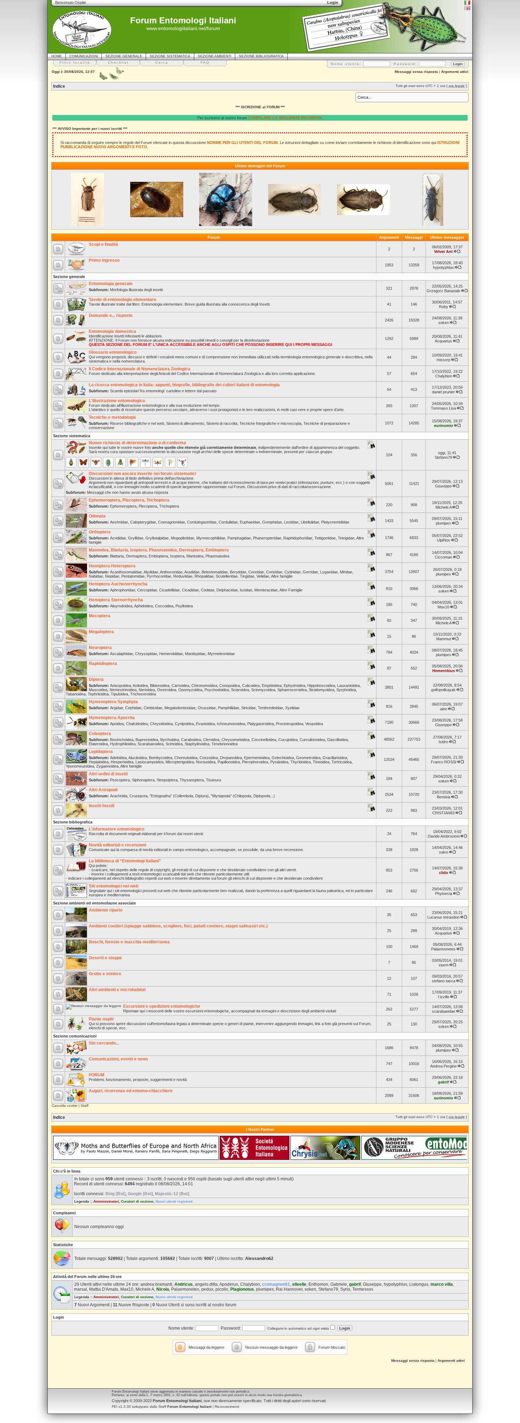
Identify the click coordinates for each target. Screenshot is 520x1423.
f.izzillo (443, 997)
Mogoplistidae (182, 538)
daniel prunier (443, 392)
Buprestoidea (146, 739)
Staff (84, 1105)
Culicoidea (251, 685)
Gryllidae (135, 538)
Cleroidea (211, 739)
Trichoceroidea (143, 694)
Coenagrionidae (171, 522)
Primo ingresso (104, 260)
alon (443, 709)
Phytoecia (443, 893)
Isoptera (177, 556)
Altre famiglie (282, 576)
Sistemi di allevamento (185, 423)
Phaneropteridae (267, 538)
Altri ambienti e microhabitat (117, 989)
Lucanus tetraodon (443, 917)
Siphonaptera (143, 780)
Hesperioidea (122, 762)
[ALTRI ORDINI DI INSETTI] (170, 462)
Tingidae (247, 576)
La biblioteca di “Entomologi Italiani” (125, 860)
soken (443, 322)
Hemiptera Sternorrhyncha (116, 599)
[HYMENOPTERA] (96, 462)
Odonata (97, 516)
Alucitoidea (137, 758)
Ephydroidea (294, 685)
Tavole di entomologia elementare (122, 299)
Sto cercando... (104, 1043)
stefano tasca (443, 981)
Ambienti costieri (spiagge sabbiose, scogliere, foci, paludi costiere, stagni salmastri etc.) (178, 926)
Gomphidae (272, 522)
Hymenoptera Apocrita (112, 717)
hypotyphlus (443, 267)
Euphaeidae (250, 522)
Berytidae (238, 572)
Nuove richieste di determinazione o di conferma (137, 442)
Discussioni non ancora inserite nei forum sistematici (142, 473)
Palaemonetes (443, 949)
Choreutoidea (185, 758)
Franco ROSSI (443, 762)
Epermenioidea (257, 758)
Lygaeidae (329, 572)
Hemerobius (443, 671)
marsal (80, 1289)
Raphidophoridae (297, 538)
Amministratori (106, 1201)
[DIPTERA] (120, 462)
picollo (221, 1289)
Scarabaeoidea (150, 744)
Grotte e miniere (105, 973)
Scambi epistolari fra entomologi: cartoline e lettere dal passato (163, 391)
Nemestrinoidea (123, 690)
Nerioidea (147, 690)
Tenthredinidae (270, 708)
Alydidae (151, 572)
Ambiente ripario (105, 910)
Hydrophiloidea (122, 744)
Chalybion (443, 376)
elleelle (299, 1284)
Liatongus (418, 1284)
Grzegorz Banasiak (443, 291)
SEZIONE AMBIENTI (214, 56)
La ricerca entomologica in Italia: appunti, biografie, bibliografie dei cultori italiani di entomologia (184, 384)
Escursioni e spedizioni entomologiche (161, 1006)
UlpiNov (443, 540)
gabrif (443, 1082)
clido (443, 872)
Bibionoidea (159, 685)
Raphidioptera (103, 663)
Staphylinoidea (197, 744)
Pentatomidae (133, 576)
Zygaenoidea (107, 766)
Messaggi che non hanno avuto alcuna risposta (127, 492)
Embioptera (158, 556)
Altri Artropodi (103, 789)
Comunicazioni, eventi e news (118, 1059)
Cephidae (133, 708)
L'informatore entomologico (116, 829)
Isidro (443, 742)
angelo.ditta (206, 1284)
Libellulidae (310, 522)
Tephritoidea (98, 694)
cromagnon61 (276, 1284)
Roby (443, 307)
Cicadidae (190, 590)
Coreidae (256, 572)
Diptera (96, 679)
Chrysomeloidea (235, 739)
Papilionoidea (229, 762)
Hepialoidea (99, 762)
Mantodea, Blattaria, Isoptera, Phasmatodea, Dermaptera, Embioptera (159, 550)
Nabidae (96, 576)
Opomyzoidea (190, 690)
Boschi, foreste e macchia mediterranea (129, 941)
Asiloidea (140, 685)
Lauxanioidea (348, 685)
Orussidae (207, 708)
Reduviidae (182, 576)
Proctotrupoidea (289, 724)
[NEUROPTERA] (157, 462)
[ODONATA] (145, 462)
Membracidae (266, 590)
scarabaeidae (443, 1011)
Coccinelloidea (264, 739)
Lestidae (291, 522)
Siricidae (248, 708)
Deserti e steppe (105, 957)
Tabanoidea (76, 694)
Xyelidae (292, 708)
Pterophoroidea (255, 762)
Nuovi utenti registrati (174, 1201)
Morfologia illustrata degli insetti (136, 290)
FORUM (96, 1074)
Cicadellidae (169, 590)
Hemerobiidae (171, 654)
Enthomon (318, 1284)
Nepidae (112, 576)
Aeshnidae (119, 522)
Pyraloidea (279, 762)
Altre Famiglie (290, 590)
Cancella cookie (64, 1105)
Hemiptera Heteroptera (112, 565)
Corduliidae (228, 522)
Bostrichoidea (121, 739)
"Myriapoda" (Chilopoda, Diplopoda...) (243, 796)
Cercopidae (147, 590)
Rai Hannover (289, 1289)
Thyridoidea (300, 762)
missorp (443, 360)
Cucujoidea (287, 739)
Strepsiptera (167, 780)
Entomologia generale (111, 283)
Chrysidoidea (161, 724)
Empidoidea (272, 685)
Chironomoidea (204, 685)
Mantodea (194, 556)
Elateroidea (98, 744)
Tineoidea (321, 762)
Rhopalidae (204, 576)
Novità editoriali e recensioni (117, 845)
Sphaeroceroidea (292, 690)
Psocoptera (120, 780)
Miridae (346, 572)
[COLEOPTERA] (71, 462)
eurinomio (443, 425)
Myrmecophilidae (210, 538)
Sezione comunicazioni (75, 1036)
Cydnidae (292, 572)
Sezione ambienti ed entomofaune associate (94, 903)
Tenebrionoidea (225, 744)
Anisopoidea (120, 685)
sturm (444, 965)
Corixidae (274, 572)
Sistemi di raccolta (221, 423)
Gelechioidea (283, 758)
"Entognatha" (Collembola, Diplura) (179, 796)
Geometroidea (308, 758)
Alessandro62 (259, 1258)
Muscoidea (98, 690)
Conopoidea (229, 685)
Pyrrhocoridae (159, 576)
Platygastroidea (260, 724)
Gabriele (338, 1284)
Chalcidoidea (137, 724)
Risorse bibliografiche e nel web (137, 423)
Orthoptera (100, 532)
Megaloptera (101, 631)
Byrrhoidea (169, 739)
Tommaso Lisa (443, 408)
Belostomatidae (215, 572)
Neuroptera (100, 647)
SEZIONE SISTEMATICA (170, 56)
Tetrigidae (346, 538)
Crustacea (138, 796)
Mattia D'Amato (103, 1289)
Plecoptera (148, 506)
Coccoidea (164, 606)
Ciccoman (443, 557)
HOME (56, 56)
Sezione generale (69, 276)
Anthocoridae (171, 572)
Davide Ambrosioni (444, 836)
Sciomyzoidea (263, 690)
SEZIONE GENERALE (123, 56)
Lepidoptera (101, 751)
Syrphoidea (346, 690)
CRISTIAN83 (443, 813)
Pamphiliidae (228, 708)
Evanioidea (205, 724)
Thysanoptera (192, 780)
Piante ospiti (101, 1019)
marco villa (442, 1284)
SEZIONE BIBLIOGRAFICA (261, 56)
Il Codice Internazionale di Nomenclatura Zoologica (139, 368)
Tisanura (213, 780)
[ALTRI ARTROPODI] (182, 462)
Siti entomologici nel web (113, 886)
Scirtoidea (174, 744)
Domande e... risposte (111, 315)
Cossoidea (209, 758)
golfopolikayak (443, 690)
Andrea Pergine (443, 1066)
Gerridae (310, 572)
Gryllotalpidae (157, 538)
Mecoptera (99, 615)
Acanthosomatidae (126, 572)
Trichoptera (169, 506)
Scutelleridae (227, 576)
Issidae (246, 590)
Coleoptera (100, 733)
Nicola (162, 1289)
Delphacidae (227, 590)
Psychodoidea (216, 690)
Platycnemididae (335, 522)
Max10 (443, 607)
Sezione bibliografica (72, 822)
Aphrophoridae (122, 590)
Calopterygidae (143, 522)
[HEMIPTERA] (108, 462)
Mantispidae (195, 654)
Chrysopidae (146, 654)
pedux (207, 1289)
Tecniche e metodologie (112, 417)
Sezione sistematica (71, 436)
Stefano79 (443, 457)
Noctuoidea (205, 762)
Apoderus (228, 1284)
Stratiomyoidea (321, 690)
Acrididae (118, 538)
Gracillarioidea (335, 758)
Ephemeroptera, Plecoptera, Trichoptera (129, 500)
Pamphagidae (239, 538)
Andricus (183, 1284)
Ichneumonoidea (231, 724)
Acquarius (443, 341)
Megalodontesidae (180, 708)
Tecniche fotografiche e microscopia (270, 423)
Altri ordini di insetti (108, 773)
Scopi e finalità (103, 244)
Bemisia (443, 797)
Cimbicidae (153, 708)
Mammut (443, 639)
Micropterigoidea (180, 762)
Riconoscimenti (227, 1406)
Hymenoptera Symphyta (113, 701)
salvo (443, 852)
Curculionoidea (312, 739)
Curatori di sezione (137, 1201)
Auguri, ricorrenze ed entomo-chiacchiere (131, 1090)
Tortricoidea (341, 762)
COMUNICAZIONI (83, 56)
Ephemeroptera (123, 506)
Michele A (443, 507)
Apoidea (117, 724)
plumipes (443, 523)
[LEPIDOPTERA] (83, 462)
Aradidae (192, 572)
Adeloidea (118, 758)
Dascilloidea (337, 739)
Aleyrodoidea (121, 606)
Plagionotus (242, 1289)
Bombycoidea (160, 758)
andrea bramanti (156, 1284)
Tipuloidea (119, 694)
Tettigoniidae (325, 538)
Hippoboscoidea (321, 685)
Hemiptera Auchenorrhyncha (118, 584)
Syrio (345, 1289)
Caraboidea (191, 739)
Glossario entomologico (113, 352)
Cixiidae (207, 590)
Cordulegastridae (201, 522)
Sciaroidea (240, 690)
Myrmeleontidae (221, 654)
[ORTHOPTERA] (133, 462)
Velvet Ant (443, 251)
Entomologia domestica (112, 331)
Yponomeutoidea (80, 766)
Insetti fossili (101, 805)
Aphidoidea (143, 606)
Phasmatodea (217, 556)
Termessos (362, 1289)
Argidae (116, 708)
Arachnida (118, 796)
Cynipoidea (184, 724)
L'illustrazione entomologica (117, 400)
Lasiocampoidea (149, 762)
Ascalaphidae (121, 654)
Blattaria (117, 556)
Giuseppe (443, 486)
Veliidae (262, 576)
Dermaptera (136, 556)
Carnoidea (180, 685)
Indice (59, 86)
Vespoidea (314, 724)
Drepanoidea (231, 758)
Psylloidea (184, 606)
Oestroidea (166, 690)
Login (58, 1317)
